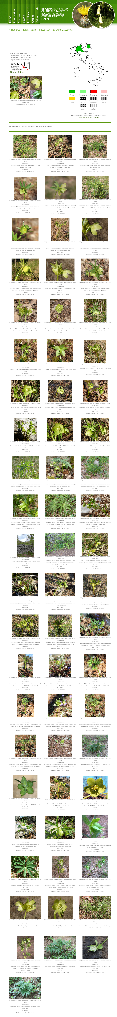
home (10, 12)
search (23, 12)
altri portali (37, 12)
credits (33, 12)
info (14, 12)
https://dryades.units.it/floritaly (89, 117)
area (19, 12)
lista (28, 12)
